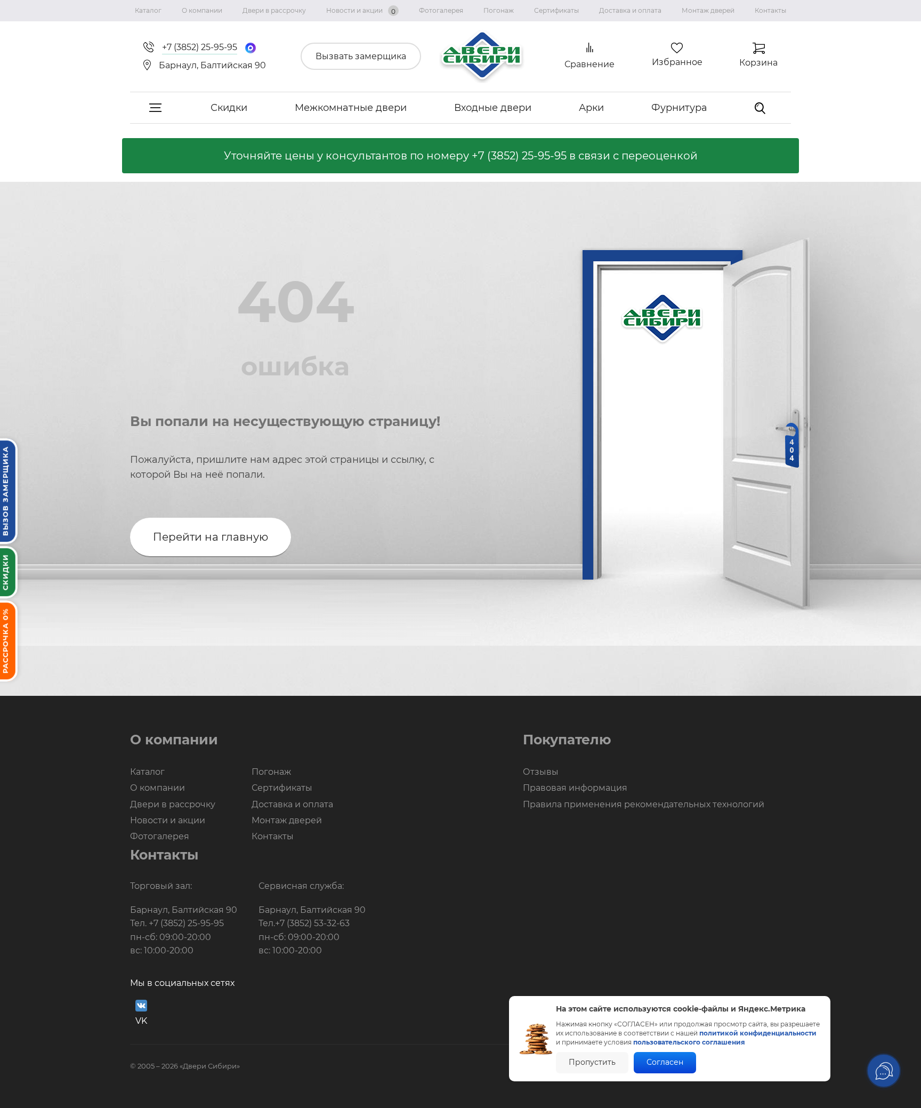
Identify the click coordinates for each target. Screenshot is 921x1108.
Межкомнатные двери (351, 108)
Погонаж (498, 10)
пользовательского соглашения (689, 1042)
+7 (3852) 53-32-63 (312, 923)
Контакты (770, 10)
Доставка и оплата (630, 10)
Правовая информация (575, 788)
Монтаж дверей (708, 10)
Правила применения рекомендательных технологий (643, 804)
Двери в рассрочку (274, 10)
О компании (202, 10)
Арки (591, 108)
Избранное (677, 62)
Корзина (758, 63)
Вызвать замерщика (361, 56)
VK (141, 1021)
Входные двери (492, 108)
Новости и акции (360, 10)
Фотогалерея (441, 10)
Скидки (229, 108)
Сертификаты (556, 10)
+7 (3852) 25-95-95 (519, 155)
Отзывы (541, 772)
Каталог (148, 10)
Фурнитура (679, 108)
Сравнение (589, 64)
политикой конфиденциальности (758, 1033)
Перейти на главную (210, 537)
